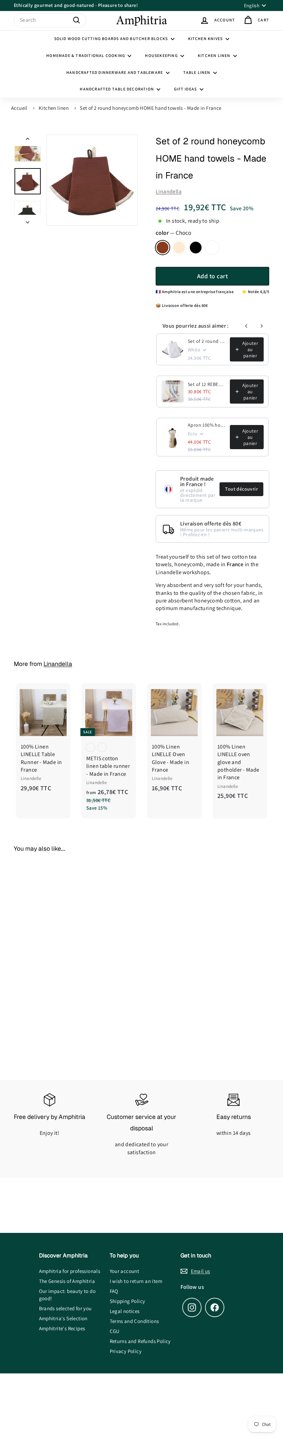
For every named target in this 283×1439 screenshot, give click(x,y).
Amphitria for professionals (69, 1271)
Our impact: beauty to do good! (67, 1295)
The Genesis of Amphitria (67, 1281)
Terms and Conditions (134, 1321)
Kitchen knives (206, 38)
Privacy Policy (126, 1351)
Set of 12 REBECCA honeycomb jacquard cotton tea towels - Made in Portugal (207, 384)
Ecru (179, 247)
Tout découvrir (241, 489)
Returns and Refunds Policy (140, 1341)
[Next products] (261, 326)
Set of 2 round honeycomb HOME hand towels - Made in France (150, 108)
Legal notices (125, 1311)
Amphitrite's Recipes (62, 1328)
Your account (124, 1271)
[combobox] (50, 20)
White (212, 247)
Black (196, 247)
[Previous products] (246, 326)
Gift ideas (186, 88)
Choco (162, 247)
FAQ (114, 1291)
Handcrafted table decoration (117, 88)
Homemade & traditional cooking (86, 55)
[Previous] (27, 140)
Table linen (197, 72)
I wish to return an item (136, 1281)
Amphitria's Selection (63, 1318)
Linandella (169, 191)
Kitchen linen (215, 55)
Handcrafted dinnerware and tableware (115, 72)
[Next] (27, 220)
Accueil (19, 108)
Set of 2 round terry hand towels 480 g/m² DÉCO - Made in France (207, 341)
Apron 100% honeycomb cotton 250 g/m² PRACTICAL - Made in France (207, 425)
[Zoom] (92, 180)
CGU (115, 1331)
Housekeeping (162, 55)
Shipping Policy (127, 1301)
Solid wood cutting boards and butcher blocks (111, 38)
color (173, 232)
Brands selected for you (65, 1308)
